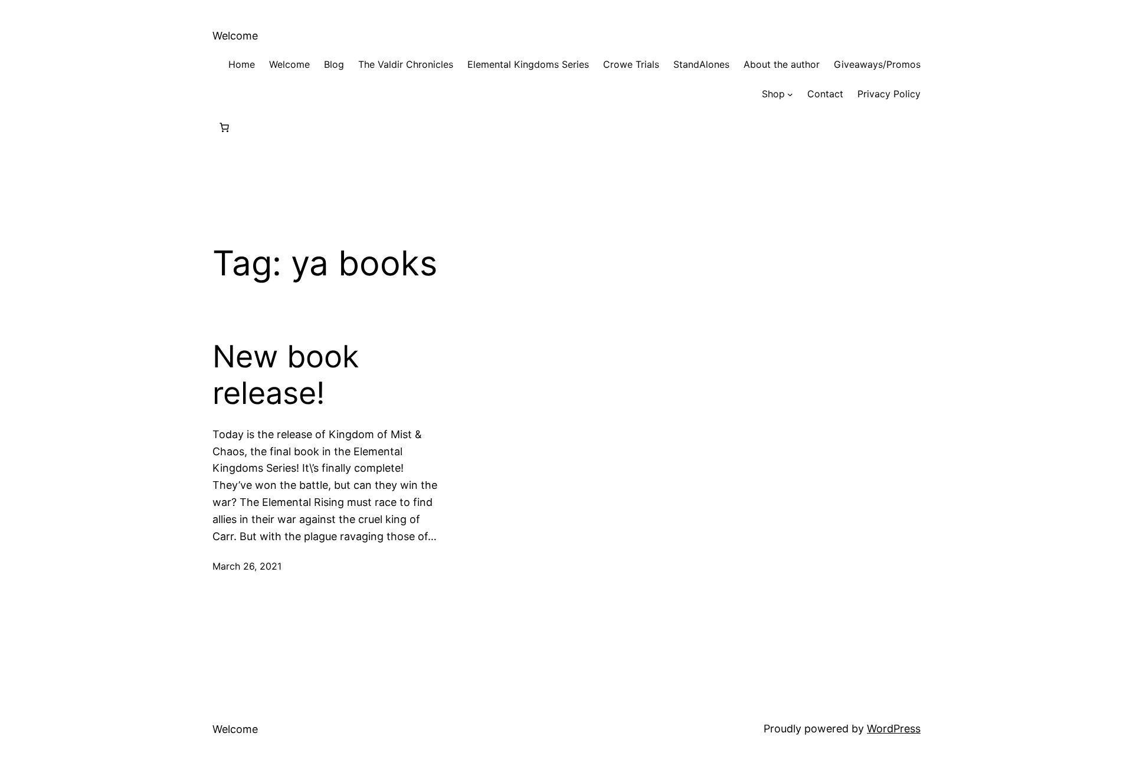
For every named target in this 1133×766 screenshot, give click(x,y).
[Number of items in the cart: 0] (224, 127)
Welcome (235, 35)
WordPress (894, 728)
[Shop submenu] (790, 94)
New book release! (285, 375)
